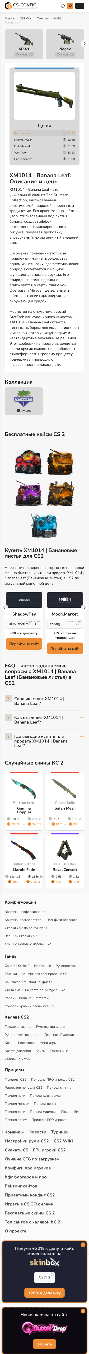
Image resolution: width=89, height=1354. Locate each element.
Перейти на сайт (24, 644)
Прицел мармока (43, 1111)
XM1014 (58, 18)
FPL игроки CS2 (49, 1150)
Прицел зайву (16, 1120)
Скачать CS (16, 1150)
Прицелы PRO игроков (49, 1120)
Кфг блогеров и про (26, 1177)
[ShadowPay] (24, 600)
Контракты (26, 1043)
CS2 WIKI (26, 18)
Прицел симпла (59, 1087)
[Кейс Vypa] (60, 494)
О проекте (15, 1231)
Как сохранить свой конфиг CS (29, 982)
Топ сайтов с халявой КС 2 (32, 1222)
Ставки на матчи (18, 1059)
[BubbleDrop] (44, 1328)
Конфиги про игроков (28, 1168)
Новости (37, 1132)
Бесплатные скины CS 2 (30, 1213)
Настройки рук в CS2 (27, 1141)
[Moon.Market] (65, 600)
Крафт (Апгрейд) (18, 1051)
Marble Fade (24, 870)
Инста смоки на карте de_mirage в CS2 (35, 990)
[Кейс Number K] (44, 526)
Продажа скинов (18, 1026)
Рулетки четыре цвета (22, 1034)
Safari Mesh (65, 808)
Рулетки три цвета (50, 1026)
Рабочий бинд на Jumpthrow (27, 998)
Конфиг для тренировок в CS (44, 974)
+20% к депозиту (44, 1292)
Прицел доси (15, 1111)
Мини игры (47, 1043)
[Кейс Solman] (29, 494)
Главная (10, 18)
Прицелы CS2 (15, 1079)
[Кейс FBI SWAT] (60, 462)
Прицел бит (70, 1111)
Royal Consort (65, 870)
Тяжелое (43, 18)
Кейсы (41, 1051)
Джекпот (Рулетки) (59, 1034)
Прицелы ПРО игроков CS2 (53, 1079)
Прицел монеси (17, 1103)
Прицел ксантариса (45, 1095)
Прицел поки (15, 1095)
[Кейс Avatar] (29, 462)
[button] (84, 43)
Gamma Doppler (24, 810)
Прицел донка (45, 1103)
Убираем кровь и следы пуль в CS (32, 1006)
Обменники (59, 1051)
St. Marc (24, 410)
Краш (9, 1043)
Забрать (44, 1344)
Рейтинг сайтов (21, 1186)
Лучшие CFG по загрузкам (32, 1159)
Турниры (60, 1132)
